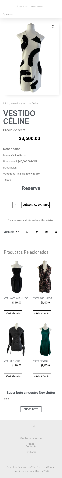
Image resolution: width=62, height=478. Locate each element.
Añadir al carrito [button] (13, 313)
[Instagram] (34, 426)
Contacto (31, 446)
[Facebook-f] (28, 426)
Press (31, 443)
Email (7, 399)
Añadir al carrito (36, 204)
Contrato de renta (31, 438)
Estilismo (31, 452)
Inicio (6, 103)
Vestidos (16, 103)
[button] (53, 27)
